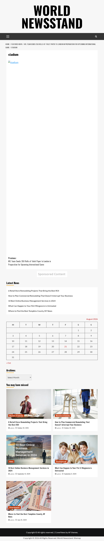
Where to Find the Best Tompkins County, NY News (30, 311)
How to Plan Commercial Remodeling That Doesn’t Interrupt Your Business (40, 296)
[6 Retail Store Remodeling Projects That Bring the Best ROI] (28, 404)
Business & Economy (16, 416)
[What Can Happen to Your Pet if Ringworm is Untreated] (75, 450)
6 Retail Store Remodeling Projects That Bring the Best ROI (33, 291)
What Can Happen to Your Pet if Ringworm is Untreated (32, 306)
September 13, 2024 (24, 474)
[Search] (96, 36)
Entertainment (14, 507)
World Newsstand (52, 16)
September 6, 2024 (70, 474)
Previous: (29, 261)
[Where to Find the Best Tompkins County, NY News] (28, 496)
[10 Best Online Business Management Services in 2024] (28, 450)
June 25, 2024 (22, 520)
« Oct (8, 363)
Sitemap (77, 538)
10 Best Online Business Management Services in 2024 (32, 301)
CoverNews (60, 532)
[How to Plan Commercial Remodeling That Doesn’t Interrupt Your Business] (75, 404)
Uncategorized (61, 461)
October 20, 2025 (23, 428)
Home (11, 461)
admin (12, 428)
